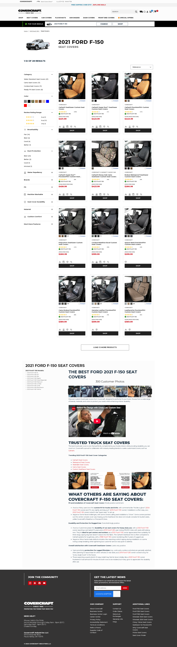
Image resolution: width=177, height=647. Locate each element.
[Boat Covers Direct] (44, 1)
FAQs (115, 622)
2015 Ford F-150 (115, 510)
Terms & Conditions (97, 625)
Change (104, 24)
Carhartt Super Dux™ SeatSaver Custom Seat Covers (104, 108)
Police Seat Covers (139, 632)
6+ (101, 304)
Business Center (96, 611)
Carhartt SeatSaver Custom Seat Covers (72, 108)
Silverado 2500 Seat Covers (143, 619)
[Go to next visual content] (149, 391)
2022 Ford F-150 (78, 512)
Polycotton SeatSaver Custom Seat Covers (70, 243)
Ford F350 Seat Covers (141, 614)
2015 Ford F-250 (109, 530)
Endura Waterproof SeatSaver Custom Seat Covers (136, 176)
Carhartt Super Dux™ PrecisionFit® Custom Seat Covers (69, 176)
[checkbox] (25, 101)
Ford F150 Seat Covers (141, 609)
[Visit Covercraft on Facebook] (39, 583)
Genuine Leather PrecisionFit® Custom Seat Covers (104, 311)
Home (26, 31)
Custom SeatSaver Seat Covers (84, 469)
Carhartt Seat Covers (80, 460)
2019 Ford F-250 (125, 552)
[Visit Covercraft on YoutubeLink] (44, 583)
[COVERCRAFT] (30, 11)
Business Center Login (98, 614)
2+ (68, 236)
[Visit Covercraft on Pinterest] (35, 583)
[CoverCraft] (26, 1)
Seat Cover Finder (139, 635)
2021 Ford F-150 (34, 31)
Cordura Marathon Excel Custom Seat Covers (104, 243)
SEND (125, 588)
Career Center (95, 617)
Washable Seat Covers (81, 465)
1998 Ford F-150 (105, 537)
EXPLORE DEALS (99, 5)
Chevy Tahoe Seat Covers (142, 622)
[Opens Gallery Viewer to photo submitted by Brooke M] (110, 391)
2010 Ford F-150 (117, 532)
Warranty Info (118, 619)
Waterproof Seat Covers (81, 462)
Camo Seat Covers (79, 467)
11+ (68, 304)
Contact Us (117, 609)
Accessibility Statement (99, 622)
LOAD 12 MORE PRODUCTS (105, 347)
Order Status (117, 611)
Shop (72, 130)
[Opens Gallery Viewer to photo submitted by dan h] (122, 391)
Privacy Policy (95, 619)
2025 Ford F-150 (143, 528)
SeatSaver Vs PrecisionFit (142, 625)
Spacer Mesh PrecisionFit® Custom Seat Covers (135, 243)
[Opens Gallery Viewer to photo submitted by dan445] (145, 391)
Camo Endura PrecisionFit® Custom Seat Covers (69, 311)
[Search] (136, 12)
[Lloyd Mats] (64, 1)
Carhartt (71, 451)
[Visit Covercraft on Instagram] (30, 583)
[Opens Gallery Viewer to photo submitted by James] (133, 391)
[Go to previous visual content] (71, 391)
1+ (101, 236)
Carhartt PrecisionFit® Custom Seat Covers (137, 108)
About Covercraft (96, 609)
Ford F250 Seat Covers (141, 611)
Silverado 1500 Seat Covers (142, 617)
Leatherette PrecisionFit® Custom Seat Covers (135, 311)
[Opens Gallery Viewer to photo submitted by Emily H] (74, 391)
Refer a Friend (95, 628)
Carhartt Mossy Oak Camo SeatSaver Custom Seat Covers (104, 176)
